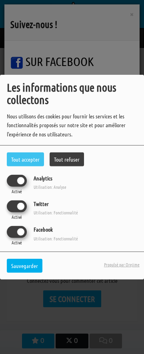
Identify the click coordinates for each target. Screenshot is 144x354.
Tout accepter (25, 158)
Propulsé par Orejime (122, 264)
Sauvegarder (24, 265)
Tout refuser (67, 158)
